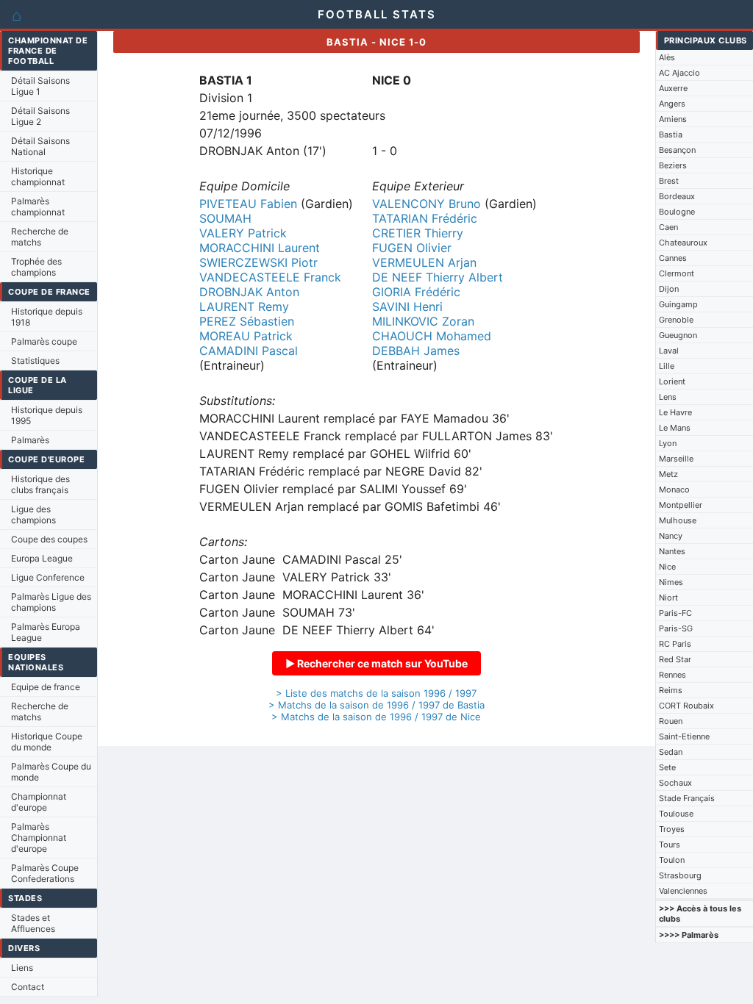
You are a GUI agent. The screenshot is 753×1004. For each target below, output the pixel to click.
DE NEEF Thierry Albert (437, 277)
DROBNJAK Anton (249, 291)
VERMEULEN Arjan (424, 262)
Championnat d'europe (38, 802)
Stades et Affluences (33, 923)
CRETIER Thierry (417, 233)
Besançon (677, 150)
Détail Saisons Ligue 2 (40, 116)
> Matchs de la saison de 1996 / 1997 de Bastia (376, 705)
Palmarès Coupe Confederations (45, 873)
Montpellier (680, 505)
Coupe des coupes (49, 539)
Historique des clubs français (40, 484)
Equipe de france (45, 686)
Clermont (676, 273)
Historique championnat (38, 176)
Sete (667, 767)
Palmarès (30, 439)
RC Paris (675, 644)
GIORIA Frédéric (416, 291)
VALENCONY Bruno (426, 203)
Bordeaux (677, 196)
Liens (22, 967)
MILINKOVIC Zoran (423, 321)
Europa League (42, 558)
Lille (666, 366)
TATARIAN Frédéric (424, 218)
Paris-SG (676, 628)
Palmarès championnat (38, 207)
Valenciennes (683, 891)
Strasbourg (680, 875)
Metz (668, 474)
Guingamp (678, 304)
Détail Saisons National (40, 146)
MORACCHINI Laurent (259, 247)
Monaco (674, 489)
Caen (668, 227)
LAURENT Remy (244, 306)
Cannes (673, 258)
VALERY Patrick (243, 233)
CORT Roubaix (686, 705)
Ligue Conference (48, 577)
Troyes (672, 829)
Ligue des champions (33, 514)
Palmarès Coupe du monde (51, 772)
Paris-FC (675, 613)
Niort (668, 597)
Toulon (672, 860)
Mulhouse (677, 520)
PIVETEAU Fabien (248, 203)
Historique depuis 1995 (46, 415)
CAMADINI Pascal (248, 350)
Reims (670, 690)
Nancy (670, 536)
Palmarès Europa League (45, 632)
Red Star (675, 659)
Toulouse (676, 813)
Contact (27, 986)
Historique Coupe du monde (46, 742)
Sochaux (675, 783)
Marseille (676, 458)
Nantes (672, 551)
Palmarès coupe (44, 341)
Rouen (670, 721)
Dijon (669, 289)
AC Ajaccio (679, 73)
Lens (668, 397)
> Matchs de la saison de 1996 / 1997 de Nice (376, 716)
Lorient (672, 381)
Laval (669, 350)
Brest (669, 181)
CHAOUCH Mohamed (431, 336)
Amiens (673, 119)
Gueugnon (678, 335)
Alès (667, 57)
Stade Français (687, 798)
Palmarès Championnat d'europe (38, 837)
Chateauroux (683, 242)
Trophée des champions (36, 267)
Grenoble (676, 320)
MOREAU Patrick (246, 336)
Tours (669, 844)
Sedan (670, 752)
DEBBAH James (416, 350)
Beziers (673, 165)
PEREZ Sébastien (246, 321)
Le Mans (674, 428)
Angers (672, 103)
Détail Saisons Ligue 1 (40, 86)
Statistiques (35, 360)
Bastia (670, 134)
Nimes (671, 582)
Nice (667, 567)
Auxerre (673, 88)
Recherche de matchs (39, 237)
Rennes (672, 675)
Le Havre (675, 412)
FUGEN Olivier (412, 247)
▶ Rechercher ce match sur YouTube (376, 663)
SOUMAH (225, 218)
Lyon (668, 443)
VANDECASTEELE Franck (270, 277)
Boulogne (677, 212)
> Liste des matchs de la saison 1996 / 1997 (376, 693)
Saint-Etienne (684, 736)
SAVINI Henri (407, 306)
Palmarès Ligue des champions (51, 602)
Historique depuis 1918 (46, 317)
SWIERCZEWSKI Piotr (258, 262)
